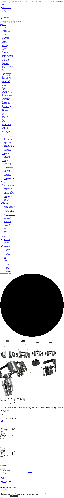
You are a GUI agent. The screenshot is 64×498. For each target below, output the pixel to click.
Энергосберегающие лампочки (6, 124)
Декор (3, 113)
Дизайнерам (4, 11)
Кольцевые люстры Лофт (6, 76)
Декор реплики (4, 39)
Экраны (5, 243)
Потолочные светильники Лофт (7, 77)
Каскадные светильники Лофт (6, 82)
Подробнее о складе (29, 472)
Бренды (3, 5)
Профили (3, 126)
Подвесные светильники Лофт (6, 78)
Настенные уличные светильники (7, 92)
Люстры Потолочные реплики (6, 33)
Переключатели (8, 254)
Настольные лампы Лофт (6, 85)
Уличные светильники (5, 203)
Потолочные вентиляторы (6, 131)
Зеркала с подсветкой (5, 110)
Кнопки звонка (8, 252)
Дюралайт (5, 214)
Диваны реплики (6, 152)
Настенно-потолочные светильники (7, 55)
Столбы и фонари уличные (6, 91)
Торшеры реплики (5, 35)
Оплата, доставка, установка (6, 8)
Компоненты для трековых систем (7, 31)
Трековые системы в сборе (6, 29)
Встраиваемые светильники (10, 167)
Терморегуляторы (8, 256)
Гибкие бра (5, 182)
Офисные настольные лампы (6, 72)
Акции (3, 7)
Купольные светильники (5, 107)
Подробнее (10, 2)
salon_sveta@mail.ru (3, 24)
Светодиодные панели (5, 65)
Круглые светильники (5, 60)
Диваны (3, 114)
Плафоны (3, 89)
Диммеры (7, 250)
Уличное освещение (5, 90)
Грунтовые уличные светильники (7, 97)
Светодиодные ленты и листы (6, 125)
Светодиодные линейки (5, 127)
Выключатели (8, 248)
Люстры (3, 44)
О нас (6, 266)
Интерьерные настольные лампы (9, 185)
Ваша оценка (3, 465)
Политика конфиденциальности (8, 16)
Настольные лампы (5, 71)
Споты (3, 70)
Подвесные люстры (5, 45)
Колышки (3, 101)
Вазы (3, 112)
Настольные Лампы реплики (8, 145)
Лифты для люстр (6, 160)
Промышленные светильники (6, 104)
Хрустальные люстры (7, 156)
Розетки (7, 255)
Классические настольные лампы (7, 73)
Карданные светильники (5, 64)
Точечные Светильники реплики (7, 36)
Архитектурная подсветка (6, 99)
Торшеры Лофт (4, 84)
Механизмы (4, 133)
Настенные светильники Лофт (8, 192)
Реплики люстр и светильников (6, 141)
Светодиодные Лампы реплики (6, 38)
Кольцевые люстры (5, 47)
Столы (3, 118)
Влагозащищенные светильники (8, 169)
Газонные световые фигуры (6, 98)
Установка (5, 10)
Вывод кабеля (8, 249)
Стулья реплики (6, 149)
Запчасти (7, 251)
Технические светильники (6, 102)
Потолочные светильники (6, 53)
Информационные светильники (7, 105)
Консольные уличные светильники (7, 96)
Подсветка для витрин (7, 218)
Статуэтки (3, 117)
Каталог (3, 478)
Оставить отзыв (3, 468)
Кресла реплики (4, 42)
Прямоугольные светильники (6, 61)
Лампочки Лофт (6, 199)
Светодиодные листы (5, 128)
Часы (3, 120)
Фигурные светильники (5, 63)
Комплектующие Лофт (7, 200)
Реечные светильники (5, 58)
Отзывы (3, 420)
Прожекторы (4, 100)
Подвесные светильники (7, 163)
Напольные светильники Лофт (8, 196)
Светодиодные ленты (7, 240)
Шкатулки (3, 121)
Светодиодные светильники (6, 52)
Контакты (3, 18)
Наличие (3, 421)
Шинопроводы (4, 30)
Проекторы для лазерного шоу (6, 106)
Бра (2, 181)
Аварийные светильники (6, 103)
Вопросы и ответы (6, 17)
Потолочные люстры (5, 46)
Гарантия (5, 13)
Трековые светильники (7, 138)
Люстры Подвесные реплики (8, 142)
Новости (5, 15)
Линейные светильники (7, 176)
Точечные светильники (5, 57)
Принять (59, 1)
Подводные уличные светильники (9, 210)
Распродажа (4, 6)
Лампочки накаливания (5, 123)
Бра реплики (4, 34)
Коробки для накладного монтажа (11, 253)
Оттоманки (3, 115)
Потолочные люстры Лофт (6, 75)
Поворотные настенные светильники (7, 56)
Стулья (5, 233)
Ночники (3, 67)
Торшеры (3, 87)
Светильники (4, 51)
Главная (3, 4)
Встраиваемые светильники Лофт (7, 79)
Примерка (5, 14)
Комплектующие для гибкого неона (7, 130)
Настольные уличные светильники (7, 95)
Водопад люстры (4, 49)
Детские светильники (5, 62)
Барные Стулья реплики (5, 40)
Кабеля (3, 134)
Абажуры (3, 88)
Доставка (5, 9)
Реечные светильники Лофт (6, 81)
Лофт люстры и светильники (6, 74)
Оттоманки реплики (5, 43)
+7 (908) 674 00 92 (3, 25)
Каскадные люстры (7, 159)
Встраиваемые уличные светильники (9, 206)
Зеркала (3, 109)
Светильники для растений (6, 132)
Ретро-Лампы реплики (5, 37)
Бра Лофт (3, 83)
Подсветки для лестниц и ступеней (7, 66)
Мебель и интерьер (5, 225)
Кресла (5, 229)
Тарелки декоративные (5, 119)
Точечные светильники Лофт (6, 80)
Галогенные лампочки (5, 122)
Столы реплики (4, 41)
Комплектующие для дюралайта (10, 215)
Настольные (7, 180)
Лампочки (3, 236)
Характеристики (4, 419)
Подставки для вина (5, 116)
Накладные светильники (9, 168)
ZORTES (5, 411)
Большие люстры (4, 48)
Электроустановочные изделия (6, 247)
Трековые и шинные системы (6, 28)
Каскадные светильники (5, 59)
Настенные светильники (5, 54)
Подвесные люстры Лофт (7, 189)
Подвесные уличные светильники (9, 207)
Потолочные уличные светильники (7, 94)
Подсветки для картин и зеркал (6, 69)
